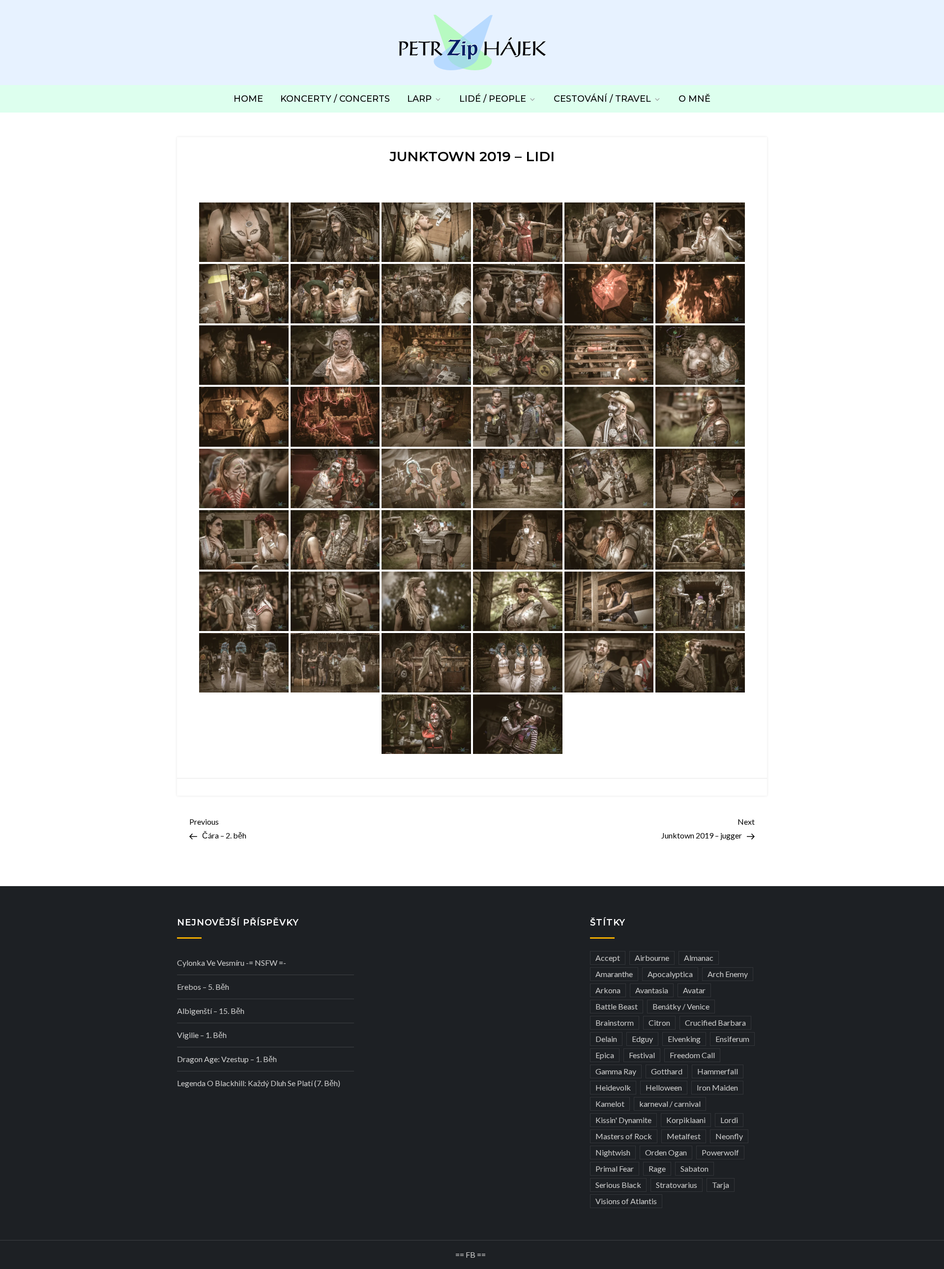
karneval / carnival (670, 1103)
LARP (419, 98)
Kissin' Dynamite (623, 1120)
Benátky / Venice (680, 1006)
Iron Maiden (717, 1087)
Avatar (694, 990)
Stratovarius (676, 1184)
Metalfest (684, 1136)
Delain (606, 1038)
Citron (659, 1022)
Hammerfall (717, 1071)
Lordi (729, 1120)
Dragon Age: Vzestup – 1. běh (227, 1059)
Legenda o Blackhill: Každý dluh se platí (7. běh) (258, 1083)
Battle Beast (616, 1006)
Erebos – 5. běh (203, 986)
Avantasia (651, 990)
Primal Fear (614, 1168)
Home (248, 98)
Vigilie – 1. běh (202, 1034)
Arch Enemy (728, 974)
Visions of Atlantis (626, 1201)
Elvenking (684, 1038)
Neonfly (729, 1136)
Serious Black (618, 1184)
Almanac (698, 957)
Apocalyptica (670, 974)
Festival (642, 1055)
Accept (607, 957)
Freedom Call (692, 1055)
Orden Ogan (666, 1152)
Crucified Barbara (715, 1022)
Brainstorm (614, 1022)
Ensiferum (732, 1038)
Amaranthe (614, 974)
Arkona (607, 990)
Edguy (642, 1038)
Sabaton (694, 1168)
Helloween (664, 1087)
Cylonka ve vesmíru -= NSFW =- (231, 962)
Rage (657, 1168)
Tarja (720, 1184)
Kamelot (609, 1103)
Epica (604, 1055)
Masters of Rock (623, 1136)
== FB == (470, 1254)
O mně (694, 98)
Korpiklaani (686, 1120)
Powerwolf (720, 1152)
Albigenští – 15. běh (210, 1010)
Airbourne (652, 957)
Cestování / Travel (602, 98)
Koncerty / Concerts (335, 98)
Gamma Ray (615, 1071)
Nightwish (612, 1152)
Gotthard (666, 1071)
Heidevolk (613, 1087)
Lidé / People (492, 98)
